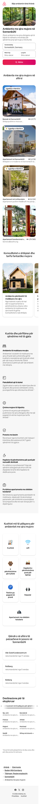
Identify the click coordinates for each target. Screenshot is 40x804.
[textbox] (10, 55)
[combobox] (19, 47)
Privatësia (15, 796)
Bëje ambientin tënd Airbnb (23, 3)
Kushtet (24, 796)
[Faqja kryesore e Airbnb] (4, 3)
